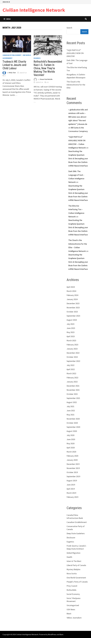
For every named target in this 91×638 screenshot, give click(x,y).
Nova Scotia (72, 573)
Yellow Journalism (74, 617)
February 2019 (72, 497)
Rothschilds (71, 590)
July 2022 (70, 365)
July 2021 (70, 406)
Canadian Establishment (12, 55)
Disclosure (71, 537)
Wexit (69, 613)
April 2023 (71, 336)
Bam (61, 634)
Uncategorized (73, 605)
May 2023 (70, 332)
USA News (71, 609)
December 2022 (73, 353)
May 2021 (70, 414)
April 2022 (71, 369)
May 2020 (70, 443)
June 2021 (71, 410)
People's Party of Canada (77, 581)
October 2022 (72, 357)
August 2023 (72, 320)
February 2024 (72, 295)
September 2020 (73, 427)
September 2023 (73, 315)
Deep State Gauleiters (76, 533)
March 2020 (71, 451)
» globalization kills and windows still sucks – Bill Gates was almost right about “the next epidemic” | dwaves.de (78, 116)
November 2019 (73, 468)
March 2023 (71, 340)
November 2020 (73, 418)
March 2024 (71, 291)
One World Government (76, 577)
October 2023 (72, 311)
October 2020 (72, 423)
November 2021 (73, 390)
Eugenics (37, 58)
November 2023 (73, 307)
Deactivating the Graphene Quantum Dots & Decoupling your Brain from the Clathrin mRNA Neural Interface (78, 158)
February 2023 (72, 344)
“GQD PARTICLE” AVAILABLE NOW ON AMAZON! (75, 53)
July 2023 (70, 324)
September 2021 (73, 398)
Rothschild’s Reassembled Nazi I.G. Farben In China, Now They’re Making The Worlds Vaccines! (48, 68)
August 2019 (72, 480)
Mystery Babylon (73, 569)
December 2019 (73, 464)
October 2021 (72, 394)
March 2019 (71, 493)
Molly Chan (12, 73)
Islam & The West (74, 561)
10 (47, 82)
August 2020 (72, 431)
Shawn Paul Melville (46, 79)
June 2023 (71, 328)
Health (69, 557)
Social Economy (73, 594)
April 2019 (71, 488)
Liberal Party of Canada (76, 565)
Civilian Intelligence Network (34, 10)
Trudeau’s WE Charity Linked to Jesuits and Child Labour (14, 65)
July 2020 (70, 435)
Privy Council (72, 586)
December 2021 (73, 386)
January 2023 (72, 348)
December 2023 (73, 303)
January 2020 (72, 460)
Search (69, 27)
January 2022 (72, 381)
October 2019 (72, 472)
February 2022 (72, 377)
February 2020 (72, 456)
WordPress (52, 634)
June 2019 (71, 484)
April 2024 (71, 287)
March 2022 (71, 373)
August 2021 (72, 402)
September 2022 (73, 361)
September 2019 (73, 476)
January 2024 (72, 299)
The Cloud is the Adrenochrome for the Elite (76, 84)
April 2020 (71, 447)
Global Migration (73, 553)
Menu (8, 19)
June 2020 (71, 439)
